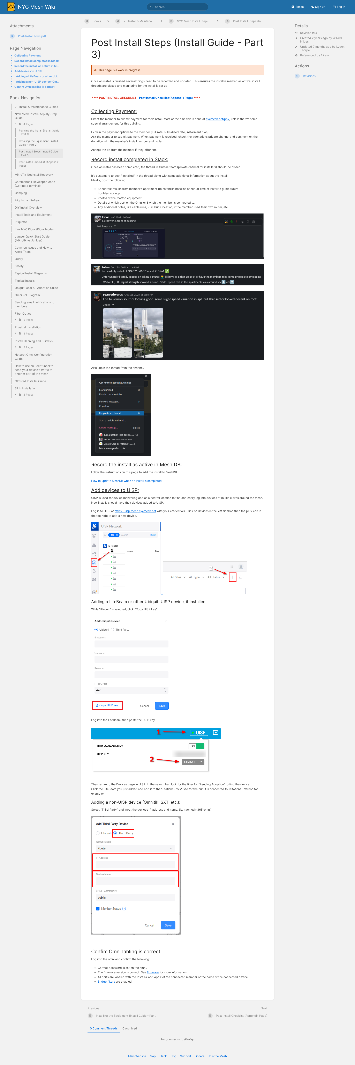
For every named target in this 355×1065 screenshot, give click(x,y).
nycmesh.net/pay (217, 119)
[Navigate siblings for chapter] (161, 21)
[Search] (151, 7)
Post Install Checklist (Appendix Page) (166, 97)
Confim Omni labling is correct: (34, 86)
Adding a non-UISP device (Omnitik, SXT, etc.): (38, 81)
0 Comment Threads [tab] (104, 1028)
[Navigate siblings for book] (108, 21)
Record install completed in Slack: (37, 60)
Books (299, 6)
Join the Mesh (217, 1056)
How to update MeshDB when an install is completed (126, 480)
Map (153, 1056)
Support (185, 1056)
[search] (177, 7)
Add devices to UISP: (28, 71)
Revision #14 (308, 33)
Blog (173, 1056)
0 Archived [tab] (129, 1028)
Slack (163, 1056)
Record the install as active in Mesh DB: (37, 66)
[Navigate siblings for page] (217, 21)
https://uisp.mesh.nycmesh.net (135, 511)
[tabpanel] (177, 1039)
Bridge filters (106, 981)
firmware (153, 972)
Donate (199, 1056)
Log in (341, 6)
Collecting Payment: (27, 55)
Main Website (137, 1056)
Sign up (320, 6)
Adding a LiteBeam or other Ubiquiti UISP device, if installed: (38, 76)
